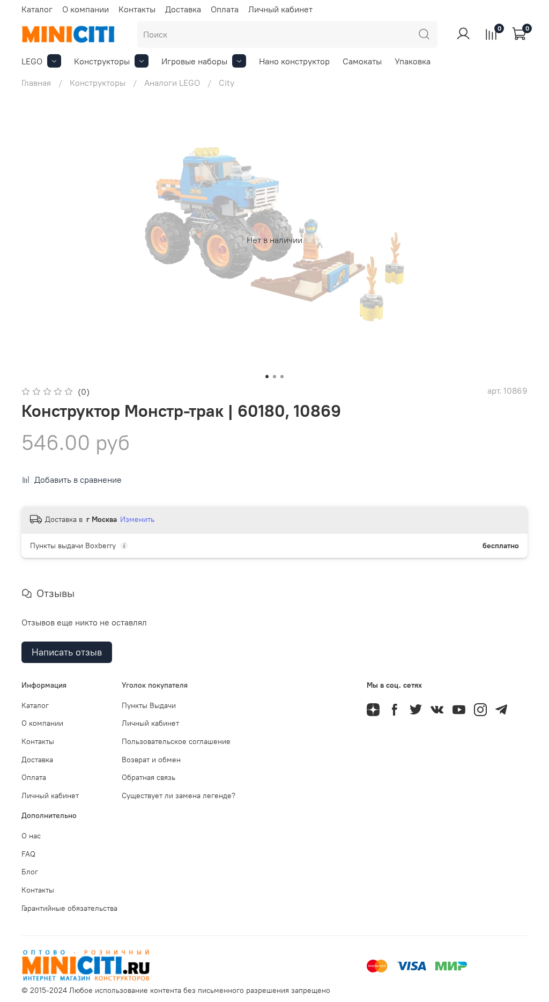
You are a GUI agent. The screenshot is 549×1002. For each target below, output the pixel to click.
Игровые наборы (194, 61)
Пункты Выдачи (149, 705)
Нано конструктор (294, 61)
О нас (31, 836)
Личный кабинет (280, 9)
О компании (85, 9)
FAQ (28, 854)
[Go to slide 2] (274, 376)
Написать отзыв (67, 652)
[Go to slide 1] (267, 376)
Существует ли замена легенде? (178, 795)
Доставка (183, 9)
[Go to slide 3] (282, 376)
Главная (36, 82)
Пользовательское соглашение (176, 741)
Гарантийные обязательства (69, 908)
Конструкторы (102, 61)
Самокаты (362, 61)
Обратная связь (148, 777)
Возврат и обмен (151, 759)
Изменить (137, 519)
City (226, 82)
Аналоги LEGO (172, 82)
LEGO (31, 61)
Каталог (37, 9)
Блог (29, 871)
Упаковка (413, 61)
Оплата (225, 9)
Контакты (136, 9)
